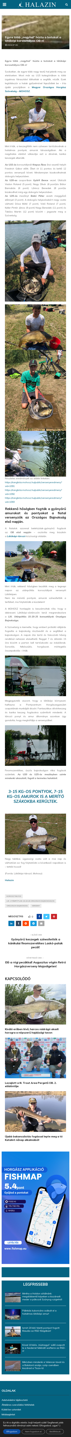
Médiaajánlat (8, 1414)
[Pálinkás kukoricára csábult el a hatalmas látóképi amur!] (13, 1314)
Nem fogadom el (33, 1431)
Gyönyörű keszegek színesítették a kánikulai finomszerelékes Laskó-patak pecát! (35, 943)
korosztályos (14, 896)
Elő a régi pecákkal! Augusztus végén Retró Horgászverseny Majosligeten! (35, 964)
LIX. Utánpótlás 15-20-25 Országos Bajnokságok (30, 901)
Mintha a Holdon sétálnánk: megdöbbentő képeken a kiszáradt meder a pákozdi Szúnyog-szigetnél (42, 1296)
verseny (36, 906)
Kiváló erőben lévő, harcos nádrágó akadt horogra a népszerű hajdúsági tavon (32, 1030)
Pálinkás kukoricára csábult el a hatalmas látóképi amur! (39, 1312)
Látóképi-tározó (16, 536)
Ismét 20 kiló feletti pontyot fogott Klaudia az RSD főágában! (40, 1329)
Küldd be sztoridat (11, 1409)
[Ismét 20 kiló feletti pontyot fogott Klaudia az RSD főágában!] (13, 1331)
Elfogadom (11, 1431)
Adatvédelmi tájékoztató (15, 1400)
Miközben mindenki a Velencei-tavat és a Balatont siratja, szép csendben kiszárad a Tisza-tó (43, 1365)
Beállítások (55, 1431)
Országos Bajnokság (17, 906)
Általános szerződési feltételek (18, 1404)
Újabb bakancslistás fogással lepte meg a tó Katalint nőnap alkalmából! (34, 1138)
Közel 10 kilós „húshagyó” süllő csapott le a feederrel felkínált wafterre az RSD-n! (44, 1347)
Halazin (9, 880)
